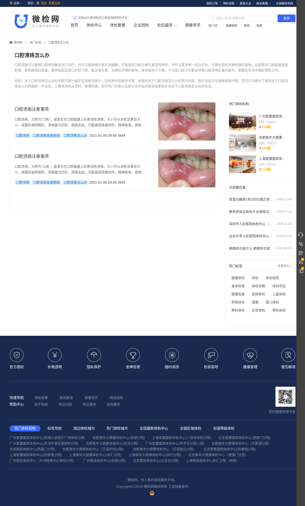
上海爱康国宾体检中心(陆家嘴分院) (36, 455)
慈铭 (247, 25)
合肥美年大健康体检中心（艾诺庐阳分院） (94, 449)
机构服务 (113, 404)
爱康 (259, 25)
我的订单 (212, 3)
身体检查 (238, 286)
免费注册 (54, 3)
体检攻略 (258, 286)
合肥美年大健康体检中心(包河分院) (112, 443)
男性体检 (279, 310)
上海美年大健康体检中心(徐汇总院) (95, 455)
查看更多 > (285, 266)
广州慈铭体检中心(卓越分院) (104, 460)
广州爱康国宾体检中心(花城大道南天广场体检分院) (47, 438)
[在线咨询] (300, 235)
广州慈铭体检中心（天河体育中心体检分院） (43, 460)
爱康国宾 (231, 25)
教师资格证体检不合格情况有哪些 (260, 212)
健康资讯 (192, 25)
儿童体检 (279, 294)
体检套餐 (117, 25)
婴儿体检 (272, 302)
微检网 (18, 42)
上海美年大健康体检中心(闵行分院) (155, 455)
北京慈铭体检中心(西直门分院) (32, 449)
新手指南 (41, 404)
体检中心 (94, 25)
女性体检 (258, 310)
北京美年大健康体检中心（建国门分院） (218, 455)
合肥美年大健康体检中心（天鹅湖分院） (242, 443)
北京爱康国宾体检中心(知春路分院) (229, 449)
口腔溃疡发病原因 (46, 135)
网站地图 (116, 398)
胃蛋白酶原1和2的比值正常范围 (260, 199)
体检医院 (272, 278)
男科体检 (238, 310)
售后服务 (89, 404)
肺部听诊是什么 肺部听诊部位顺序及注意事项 (260, 248)
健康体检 (238, 278)
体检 (255, 278)
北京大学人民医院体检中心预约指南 (260, 236)
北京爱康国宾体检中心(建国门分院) (244, 438)
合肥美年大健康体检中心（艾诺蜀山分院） (164, 449)
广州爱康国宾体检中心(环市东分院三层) (174, 443)
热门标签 (35, 42)
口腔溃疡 (22, 135)
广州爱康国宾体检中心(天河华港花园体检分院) (44, 443)
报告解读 (66, 398)
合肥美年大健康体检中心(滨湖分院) (118, 438)
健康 (255, 302)
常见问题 (65, 404)
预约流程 (228, 3)
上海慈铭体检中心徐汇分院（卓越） (212, 460)
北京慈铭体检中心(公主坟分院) (156, 460)
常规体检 (238, 302)
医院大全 (245, 3)
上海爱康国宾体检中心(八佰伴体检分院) (181, 438)
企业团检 (141, 25)
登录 (44, 3)
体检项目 (279, 286)
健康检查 (238, 294)
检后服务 (165, 25)
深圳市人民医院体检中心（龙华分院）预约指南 (260, 224)
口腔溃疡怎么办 (75, 135)
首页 (74, 25)
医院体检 (258, 294)
